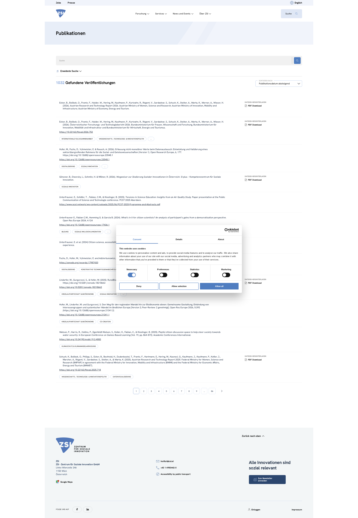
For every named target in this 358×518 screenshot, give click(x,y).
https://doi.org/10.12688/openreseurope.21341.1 (84, 314)
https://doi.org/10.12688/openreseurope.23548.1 (84, 159)
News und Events (181, 13)
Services (159, 13)
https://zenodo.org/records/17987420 (78, 262)
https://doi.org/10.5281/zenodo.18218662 (80, 287)
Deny (138, 286)
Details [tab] (179, 239)
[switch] (163, 275)
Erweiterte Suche (69, 71)
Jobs (58, 2)
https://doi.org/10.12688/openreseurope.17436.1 (84, 224)
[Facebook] (77, 509)
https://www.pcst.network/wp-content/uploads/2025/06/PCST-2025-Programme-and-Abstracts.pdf (109, 204)
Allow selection (179, 286)
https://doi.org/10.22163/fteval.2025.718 (80, 369)
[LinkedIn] (87, 509)
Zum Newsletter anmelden (265, 479)
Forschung (141, 13)
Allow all (219, 286)
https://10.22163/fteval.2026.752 (76, 131)
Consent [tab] (137, 239)
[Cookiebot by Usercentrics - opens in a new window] (226, 230)
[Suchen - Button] (297, 60)
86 (212, 391)
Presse (71, 2)
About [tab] (221, 239)
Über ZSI (203, 13)
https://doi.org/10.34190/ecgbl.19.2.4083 (80, 339)
